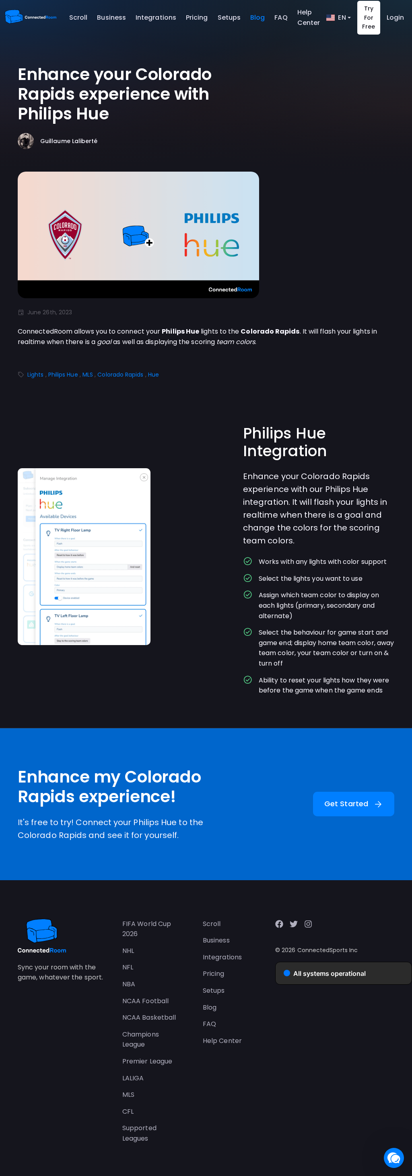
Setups (229, 17)
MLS (87, 375)
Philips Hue (63, 375)
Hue (153, 375)
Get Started (353, 804)
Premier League (147, 1061)
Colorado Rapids (120, 375)
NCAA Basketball (149, 1017)
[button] (394, 1158)
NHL (128, 950)
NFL (127, 967)
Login (395, 17)
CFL (128, 1111)
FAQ (280, 17)
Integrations (156, 17)
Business (111, 17)
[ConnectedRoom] (30, 18)
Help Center (308, 17)
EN (342, 17)
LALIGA (133, 1078)
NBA (128, 984)
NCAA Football (145, 1001)
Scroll (78, 17)
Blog (257, 17)
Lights (35, 375)
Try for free (368, 17)
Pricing (197, 17)
